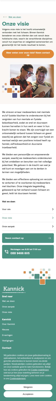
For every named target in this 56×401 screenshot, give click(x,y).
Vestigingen (7, 340)
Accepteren (28, 394)
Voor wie (6, 209)
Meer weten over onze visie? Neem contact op (28, 53)
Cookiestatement (17, 378)
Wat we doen (14, 17)
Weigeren (28, 387)
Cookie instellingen (40, 370)
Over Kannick (8, 324)
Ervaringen (7, 335)
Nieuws (5, 329)
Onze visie (7, 217)
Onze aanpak (8, 226)
